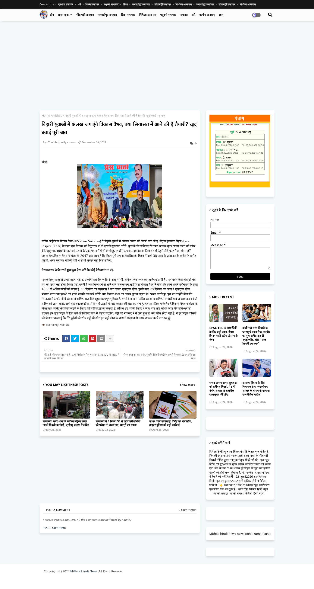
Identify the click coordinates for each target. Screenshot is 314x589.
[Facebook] (66, 338)
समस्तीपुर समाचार (141, 4)
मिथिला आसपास (184, 4)
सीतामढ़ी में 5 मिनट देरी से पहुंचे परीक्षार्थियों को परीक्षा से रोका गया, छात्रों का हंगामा (118, 423)
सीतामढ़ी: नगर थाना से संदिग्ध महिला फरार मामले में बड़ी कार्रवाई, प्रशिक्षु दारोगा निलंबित (66, 423)
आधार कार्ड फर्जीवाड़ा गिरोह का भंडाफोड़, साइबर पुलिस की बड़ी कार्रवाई (170, 423)
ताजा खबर (63, 15)
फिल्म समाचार (92, 4)
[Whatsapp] (84, 338)
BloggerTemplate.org (127, 581)
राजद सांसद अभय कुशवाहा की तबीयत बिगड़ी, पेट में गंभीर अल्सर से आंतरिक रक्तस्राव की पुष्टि (223, 388)
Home (46, 115)
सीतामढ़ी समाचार (163, 4)
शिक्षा (125, 4)
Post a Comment (54, 528)
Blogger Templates (74, 581)
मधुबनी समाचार (111, 4)
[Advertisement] (157, 55)
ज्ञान (221, 15)
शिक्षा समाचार (128, 15)
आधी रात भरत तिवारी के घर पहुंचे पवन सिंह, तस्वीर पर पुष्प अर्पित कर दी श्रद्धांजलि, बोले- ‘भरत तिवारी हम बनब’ (256, 335)
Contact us (47, 4)
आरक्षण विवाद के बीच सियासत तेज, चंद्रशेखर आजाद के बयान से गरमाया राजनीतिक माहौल (256, 388)
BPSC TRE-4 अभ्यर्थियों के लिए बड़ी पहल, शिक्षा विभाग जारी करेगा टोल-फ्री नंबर (223, 334)
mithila (57, 115)
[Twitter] (75, 338)
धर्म (80, 4)
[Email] (101, 338)
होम (52, 15)
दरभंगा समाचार (66, 4)
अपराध (184, 15)
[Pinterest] (92, 338)
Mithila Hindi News (84, 571)
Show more (187, 385)
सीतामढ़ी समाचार (85, 15)
